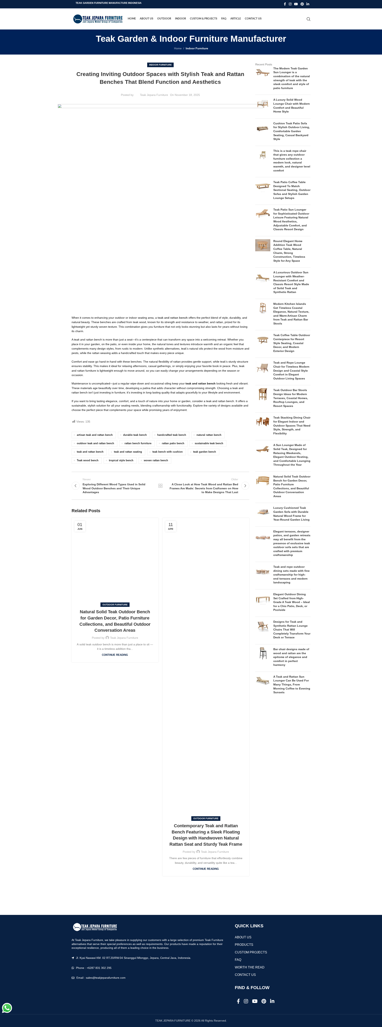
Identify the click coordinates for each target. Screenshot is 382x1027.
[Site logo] (98, 18)
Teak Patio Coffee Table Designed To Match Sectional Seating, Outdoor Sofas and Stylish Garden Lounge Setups (291, 189)
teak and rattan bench (90, 451)
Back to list (160, 486)
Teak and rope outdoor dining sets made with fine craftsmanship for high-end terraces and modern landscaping (291, 574)
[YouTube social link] (296, 4)
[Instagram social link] (290, 4)
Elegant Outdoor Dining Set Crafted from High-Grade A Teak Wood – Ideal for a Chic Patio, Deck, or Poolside (291, 602)
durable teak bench (135, 435)
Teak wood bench (87, 460)
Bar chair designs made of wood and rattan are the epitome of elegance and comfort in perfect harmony (291, 657)
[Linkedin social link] (307, 4)
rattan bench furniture (138, 443)
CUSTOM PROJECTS (251, 952)
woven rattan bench (156, 460)
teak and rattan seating (128, 451)
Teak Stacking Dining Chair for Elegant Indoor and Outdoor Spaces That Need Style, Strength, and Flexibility (291, 425)
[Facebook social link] (285, 4)
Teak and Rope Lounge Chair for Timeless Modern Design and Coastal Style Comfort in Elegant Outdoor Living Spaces (291, 370)
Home (178, 48)
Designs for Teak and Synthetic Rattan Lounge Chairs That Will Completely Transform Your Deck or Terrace (291, 629)
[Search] (309, 19)
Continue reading (115, 655)
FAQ (238, 959)
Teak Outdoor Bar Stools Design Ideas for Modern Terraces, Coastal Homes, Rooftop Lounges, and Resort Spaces (290, 397)
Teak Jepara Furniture (154, 94)
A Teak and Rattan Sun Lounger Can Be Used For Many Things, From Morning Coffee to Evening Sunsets (291, 684)
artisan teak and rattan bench (95, 435)
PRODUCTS (244, 944)
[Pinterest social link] (302, 4)
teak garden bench (204, 451)
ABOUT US (243, 937)
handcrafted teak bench (171, 435)
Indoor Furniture (197, 48)
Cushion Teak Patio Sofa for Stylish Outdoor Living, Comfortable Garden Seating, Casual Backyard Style (291, 131)
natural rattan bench (209, 435)
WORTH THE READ (249, 967)
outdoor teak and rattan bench (95, 443)
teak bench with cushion (167, 451)
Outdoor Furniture (115, 604)
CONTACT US (245, 974)
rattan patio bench (173, 443)
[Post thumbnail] (262, 79)
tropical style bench (121, 460)
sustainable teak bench (209, 443)
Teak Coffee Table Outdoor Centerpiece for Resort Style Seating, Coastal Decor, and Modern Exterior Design (291, 343)
